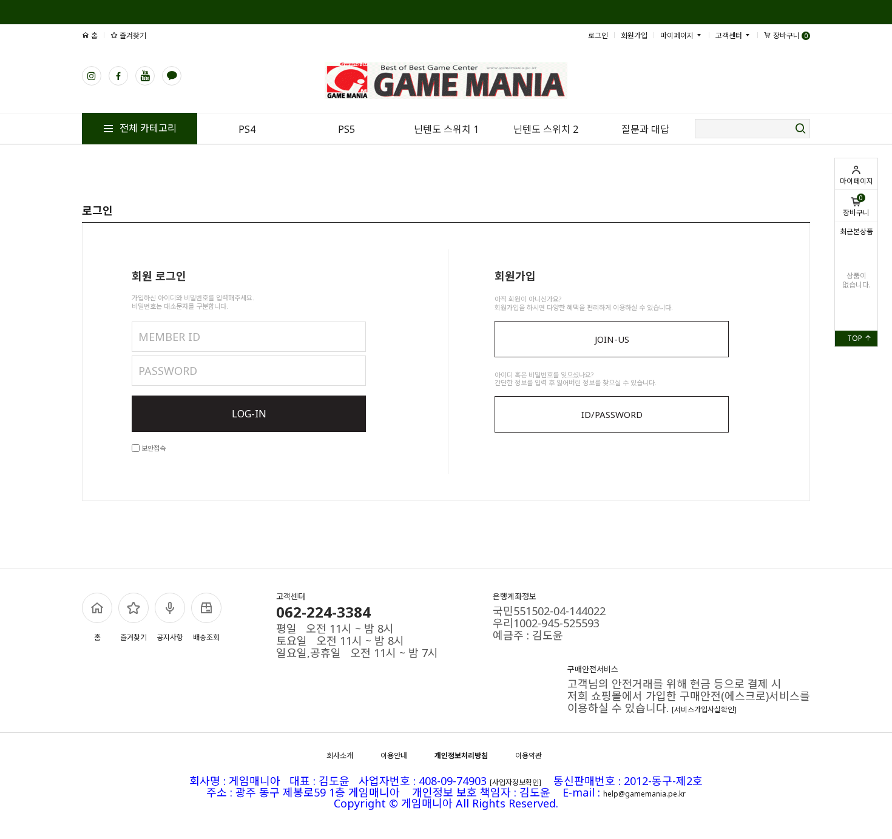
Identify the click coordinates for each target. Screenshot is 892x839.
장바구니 (856, 206)
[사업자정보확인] (515, 782)
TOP (855, 338)
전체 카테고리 (147, 128)
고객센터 (729, 35)
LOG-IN (249, 413)
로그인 (598, 35)
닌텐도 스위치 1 (446, 129)
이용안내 (393, 755)
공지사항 (170, 637)
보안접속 (153, 448)
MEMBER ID (169, 336)
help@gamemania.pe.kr (644, 793)
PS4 (246, 129)
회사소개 (339, 755)
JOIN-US (612, 339)
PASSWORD (167, 370)
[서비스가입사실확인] (704, 709)
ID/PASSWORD (612, 414)
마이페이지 (856, 181)
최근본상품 (856, 231)
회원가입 (634, 35)
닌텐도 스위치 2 (545, 129)
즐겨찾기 (132, 35)
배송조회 (206, 637)
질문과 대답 (645, 129)
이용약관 (528, 755)
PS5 (346, 129)
